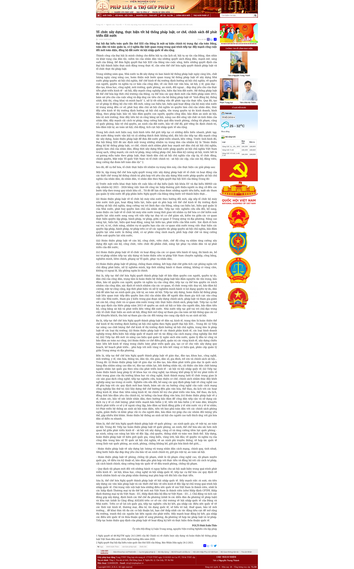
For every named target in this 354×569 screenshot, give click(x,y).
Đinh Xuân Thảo (112, 546)
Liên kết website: (105, 552)
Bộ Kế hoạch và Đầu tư (180, 552)
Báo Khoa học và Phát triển (125, 552)
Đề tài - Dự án (166, 15)
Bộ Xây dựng (163, 552)
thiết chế (143, 546)
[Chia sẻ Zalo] (211, 39)
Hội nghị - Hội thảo (124, 15)
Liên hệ (101, 20)
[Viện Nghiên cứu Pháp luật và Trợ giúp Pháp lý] (102, 6)
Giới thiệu (107, 15)
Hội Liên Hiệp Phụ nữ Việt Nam (205, 552)
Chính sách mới (183, 15)
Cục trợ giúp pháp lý (147, 552)
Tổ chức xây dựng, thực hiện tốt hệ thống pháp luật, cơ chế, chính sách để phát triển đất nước (159, 25)
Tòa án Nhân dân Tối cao (251, 552)
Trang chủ (99, 25)
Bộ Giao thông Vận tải (230, 552)
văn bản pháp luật (129, 546)
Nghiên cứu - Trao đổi (114, 25)
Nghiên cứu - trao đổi (146, 15)
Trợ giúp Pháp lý (201, 15)
